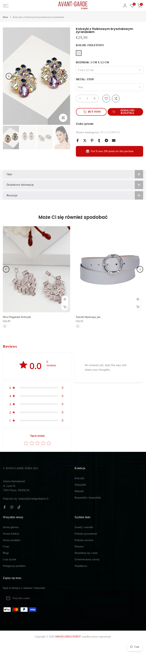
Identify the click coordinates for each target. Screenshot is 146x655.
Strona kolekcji (11, 533)
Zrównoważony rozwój (87, 559)
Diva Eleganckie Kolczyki (17, 317)
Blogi (6, 553)
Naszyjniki (80, 484)
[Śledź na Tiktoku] (19, 507)
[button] (37, 387)
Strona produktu (11, 540)
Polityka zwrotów (84, 540)
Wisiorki (79, 491)
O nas (6, 546)
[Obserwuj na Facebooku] (4, 507)
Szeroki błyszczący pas (88, 317)
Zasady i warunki (84, 527)
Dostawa (79, 546)
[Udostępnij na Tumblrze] (99, 140)
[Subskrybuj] (65, 598)
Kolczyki (79, 478)
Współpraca (81, 565)
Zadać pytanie (85, 123)
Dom (5, 17)
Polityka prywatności (86, 533)
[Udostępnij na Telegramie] (106, 140)
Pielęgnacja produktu (14, 565)
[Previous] (9, 76)
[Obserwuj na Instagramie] (11, 507)
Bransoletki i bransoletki (88, 497)
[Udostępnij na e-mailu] (113, 140)
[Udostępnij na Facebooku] (77, 140)
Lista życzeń (9, 559)
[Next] (64, 76)
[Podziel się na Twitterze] (84, 140)
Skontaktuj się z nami (86, 553)
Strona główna (10, 527)
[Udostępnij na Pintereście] (92, 140)
